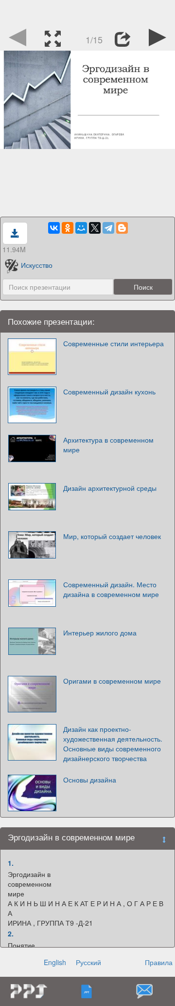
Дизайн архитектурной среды (110, 488)
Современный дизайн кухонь (109, 391)
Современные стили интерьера (113, 343)
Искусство (36, 265)
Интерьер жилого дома (100, 632)
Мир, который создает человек (112, 536)
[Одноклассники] (67, 228)
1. (11, 863)
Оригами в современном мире (112, 681)
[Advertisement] (87, 12)
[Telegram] (108, 228)
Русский (88, 962)
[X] (95, 228)
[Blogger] (122, 228)
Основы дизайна (89, 779)
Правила (159, 962)
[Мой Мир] (81, 228)
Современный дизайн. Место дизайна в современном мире (111, 589)
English (55, 962)
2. (11, 933)
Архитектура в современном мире (108, 444)
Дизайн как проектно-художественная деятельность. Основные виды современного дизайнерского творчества (112, 743)
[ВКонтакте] (54, 228)
